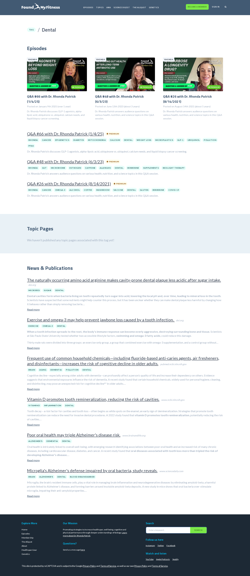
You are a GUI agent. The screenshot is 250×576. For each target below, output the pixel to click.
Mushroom (102, 190)
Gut (44, 168)
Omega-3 (60, 190)
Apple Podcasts (163, 559)
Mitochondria (97, 140)
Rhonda (33, 140)
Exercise (33, 326)
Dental (128, 140)
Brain (31, 369)
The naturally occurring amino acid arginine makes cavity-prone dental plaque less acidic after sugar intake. (124, 279)
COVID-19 (173, 190)
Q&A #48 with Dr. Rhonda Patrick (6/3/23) (65, 161)
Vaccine (118, 190)
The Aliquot (139, 7)
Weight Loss (144, 140)
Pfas (31, 146)
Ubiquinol (194, 140)
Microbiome (58, 168)
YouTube (150, 559)
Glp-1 (180, 140)
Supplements (151, 168)
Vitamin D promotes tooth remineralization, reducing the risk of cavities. (93, 399)
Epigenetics (62, 140)
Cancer (46, 140)
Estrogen (75, 168)
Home (24, 529)
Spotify (175, 559)
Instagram (150, 545)
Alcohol (74, 190)
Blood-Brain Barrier (82, 476)
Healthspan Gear (29, 550)
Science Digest (122, 7)
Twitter (160, 545)
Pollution (210, 140)
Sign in (216, 6)
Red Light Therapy (174, 168)
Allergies (105, 168)
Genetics (154, 7)
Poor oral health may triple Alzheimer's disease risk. (73, 434)
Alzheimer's (35, 441)
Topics (100, 7)
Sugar (47, 290)
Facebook (170, 545)
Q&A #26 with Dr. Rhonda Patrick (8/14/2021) (69, 183)
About (24, 546)
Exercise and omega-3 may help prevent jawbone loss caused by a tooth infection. (101, 319)
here (82, 549)
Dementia (56, 369)
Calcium (115, 140)
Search (198, 530)
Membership (27, 537)
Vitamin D (34, 405)
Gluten (144, 190)
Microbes (34, 290)
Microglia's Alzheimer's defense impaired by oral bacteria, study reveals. (92, 470)
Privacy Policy (89, 566)
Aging (42, 369)
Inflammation (52, 405)
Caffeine (90, 168)
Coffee (88, 190)
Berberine (133, 168)
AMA (108, 7)
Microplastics (164, 140)
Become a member (197, 6)
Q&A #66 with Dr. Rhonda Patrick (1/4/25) (65, 133)
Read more (33, 309)
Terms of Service (108, 566)
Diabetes (78, 140)
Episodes (88, 7)
